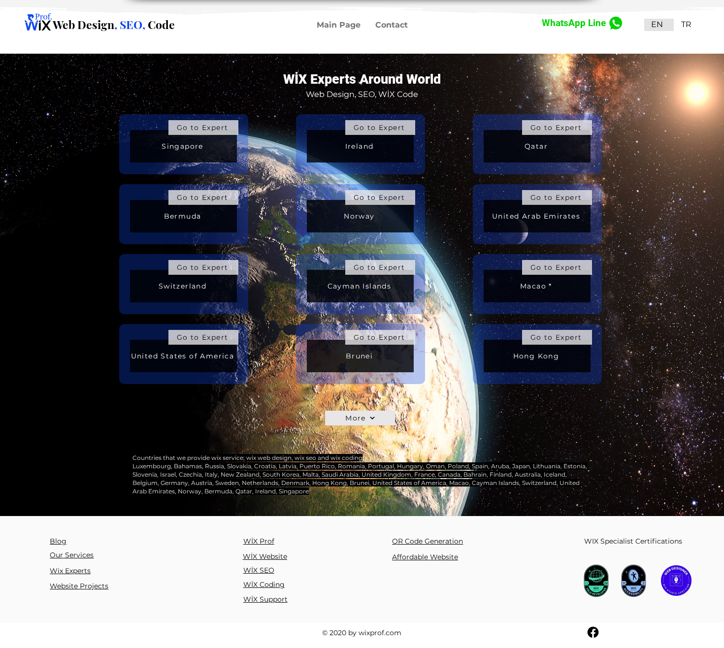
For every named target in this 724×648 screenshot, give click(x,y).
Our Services (72, 555)
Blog (58, 541)
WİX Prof (258, 541)
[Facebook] (593, 632)
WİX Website (265, 556)
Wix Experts (70, 570)
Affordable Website (425, 556)
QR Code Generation (427, 541)
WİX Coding (264, 584)
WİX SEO (258, 570)
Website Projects (79, 586)
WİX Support (265, 599)
